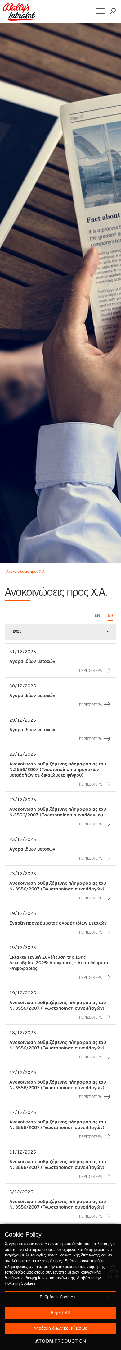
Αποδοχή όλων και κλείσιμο (60, 1328)
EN (97, 615)
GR (110, 615)
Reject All (60, 1313)
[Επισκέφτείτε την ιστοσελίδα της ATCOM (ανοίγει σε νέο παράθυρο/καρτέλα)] (60, 1341)
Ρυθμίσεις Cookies (57, 1297)
